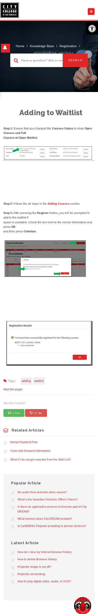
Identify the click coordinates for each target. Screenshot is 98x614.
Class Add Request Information (30, 450)
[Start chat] (82, 605)
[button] (92, 28)
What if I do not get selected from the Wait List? (40, 459)
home (20, 46)
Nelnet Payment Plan (24, 442)
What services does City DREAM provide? (45, 518)
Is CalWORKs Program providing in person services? (52, 526)
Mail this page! (13, 389)
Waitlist (39, 381)
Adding (26, 381)
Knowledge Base (42, 46)
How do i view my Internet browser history (45, 552)
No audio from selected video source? (42, 492)
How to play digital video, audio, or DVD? (44, 581)
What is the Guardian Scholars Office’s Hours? (48, 499)
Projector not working (31, 574)
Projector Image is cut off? (34, 566)
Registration (68, 46)
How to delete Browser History (37, 559)
